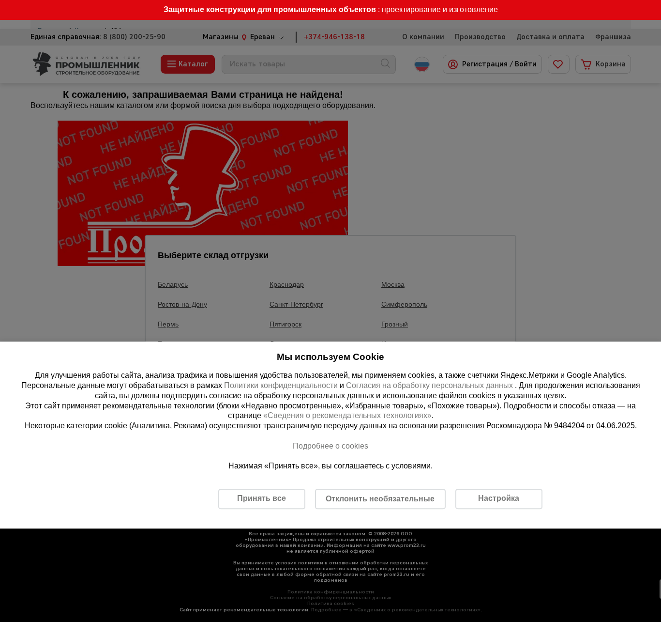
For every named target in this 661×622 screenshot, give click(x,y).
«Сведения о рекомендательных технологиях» (347, 416)
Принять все (261, 498)
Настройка (498, 498)
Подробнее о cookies (330, 446)
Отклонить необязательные (380, 499)
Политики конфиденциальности (281, 385)
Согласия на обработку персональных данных (430, 385)
